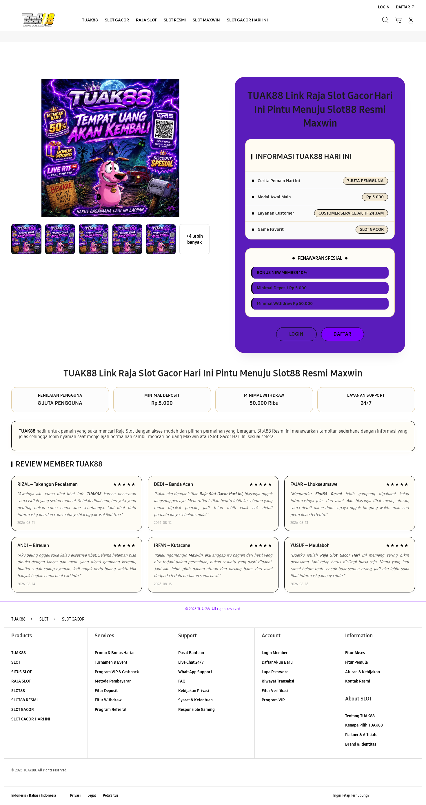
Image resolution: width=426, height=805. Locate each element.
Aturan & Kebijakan (362, 671)
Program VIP (273, 700)
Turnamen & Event (111, 662)
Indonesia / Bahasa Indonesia (33, 795)
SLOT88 (18, 690)
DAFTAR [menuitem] (403, 7)
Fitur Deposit (106, 690)
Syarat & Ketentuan (195, 700)
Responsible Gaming (196, 709)
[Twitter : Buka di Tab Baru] (388, 795)
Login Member (275, 652)
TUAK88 (27, 431)
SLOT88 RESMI (24, 700)
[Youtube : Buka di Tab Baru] (411, 795)
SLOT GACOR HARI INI (30, 719)
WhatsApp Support (195, 671)
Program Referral (110, 709)
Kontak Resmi (357, 681)
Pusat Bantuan (191, 652)
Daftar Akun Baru (277, 662)
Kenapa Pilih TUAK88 (364, 725)
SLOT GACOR (22, 709)
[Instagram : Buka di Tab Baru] (399, 795)
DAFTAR (343, 334)
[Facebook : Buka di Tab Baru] (377, 795)
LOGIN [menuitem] (383, 7)
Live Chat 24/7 (191, 662)
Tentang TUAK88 (360, 715)
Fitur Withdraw (108, 700)
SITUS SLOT (21, 671)
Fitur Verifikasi (275, 690)
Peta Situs (111, 795)
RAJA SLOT (21, 681)
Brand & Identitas (360, 744)
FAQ (181, 681)
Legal (92, 795)
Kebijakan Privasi (193, 690)
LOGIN (296, 334)
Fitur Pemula (356, 662)
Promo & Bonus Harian (115, 652)
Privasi (75, 795)
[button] (398, 20)
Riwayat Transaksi (278, 681)
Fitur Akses (355, 652)
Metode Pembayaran (113, 681)
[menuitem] (90, 20)
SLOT (15, 662)
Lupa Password (275, 671)
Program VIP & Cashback (117, 671)
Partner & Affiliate (361, 734)
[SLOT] (39, 20)
